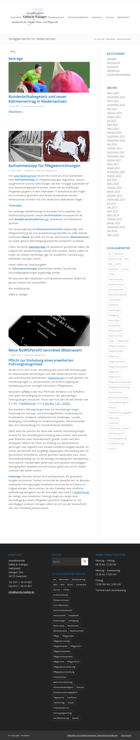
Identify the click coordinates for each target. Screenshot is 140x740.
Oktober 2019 (114, 195)
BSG (110, 264)
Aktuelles (28, 106)
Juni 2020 (112, 179)
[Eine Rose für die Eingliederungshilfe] (49, 77)
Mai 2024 (112, 108)
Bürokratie (113, 269)
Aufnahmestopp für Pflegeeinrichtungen (44, 165)
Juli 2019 (111, 203)
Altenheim (119, 253)
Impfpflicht (113, 305)
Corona (125, 269)
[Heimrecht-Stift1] (49, 331)
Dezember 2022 (116, 136)
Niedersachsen (115, 335)
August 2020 (114, 175)
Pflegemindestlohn (117, 361)
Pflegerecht (51, 170)
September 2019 (116, 199)
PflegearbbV (123, 341)
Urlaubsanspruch (116, 433)
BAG (127, 259)
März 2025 (113, 100)
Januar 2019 (113, 222)
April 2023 (112, 124)
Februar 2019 (114, 219)
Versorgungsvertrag (118, 438)
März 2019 (113, 215)
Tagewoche (114, 418)
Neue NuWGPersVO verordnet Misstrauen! (45, 350)
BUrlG (118, 264)
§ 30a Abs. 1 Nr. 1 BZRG (56, 403)
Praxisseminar (115, 392)
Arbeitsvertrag (115, 259)
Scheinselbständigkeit (119, 74)
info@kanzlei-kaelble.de (21, 592)
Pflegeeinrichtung (117, 346)
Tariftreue (113, 423)
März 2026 (113, 92)
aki (110, 253)
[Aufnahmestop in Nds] (49, 146)
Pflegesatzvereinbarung (119, 382)
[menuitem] (16, 17)
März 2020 (113, 183)
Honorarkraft (115, 299)
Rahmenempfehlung (118, 397)
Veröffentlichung (116, 443)
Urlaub (126, 428)
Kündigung (113, 315)
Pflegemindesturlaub (118, 366)
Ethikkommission (116, 284)
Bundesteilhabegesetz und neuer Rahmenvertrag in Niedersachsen (38, 99)
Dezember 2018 (116, 226)
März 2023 (113, 128)
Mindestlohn (114, 325)
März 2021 (113, 163)
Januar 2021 (113, 167)
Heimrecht (39, 106)
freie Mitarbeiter (116, 289)
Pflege (111, 341)
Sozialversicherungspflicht (120, 412)
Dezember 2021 (116, 152)
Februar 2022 (114, 148)
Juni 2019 (112, 207)
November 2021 (116, 156)
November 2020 (116, 171)
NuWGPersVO (56, 377)
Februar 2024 (114, 112)
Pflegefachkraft (115, 351)
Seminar (112, 407)
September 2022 (116, 140)
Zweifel (112, 448)
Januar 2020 (113, 191)
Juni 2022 (112, 144)
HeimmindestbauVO (118, 294)
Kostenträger (115, 310)
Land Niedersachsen (25, 175)
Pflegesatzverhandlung (119, 387)
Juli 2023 (111, 120)
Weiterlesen (15, 111)
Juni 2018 (112, 230)
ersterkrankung (116, 279)
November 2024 (116, 104)
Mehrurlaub (114, 320)
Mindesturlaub (115, 330)
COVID (111, 274)
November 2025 (116, 96)
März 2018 (113, 234)
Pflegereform (115, 377)
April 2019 (112, 211)
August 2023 (114, 116)
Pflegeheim (114, 356)
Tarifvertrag (114, 428)
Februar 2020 (114, 187)
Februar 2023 (114, 132)
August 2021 (114, 160)
